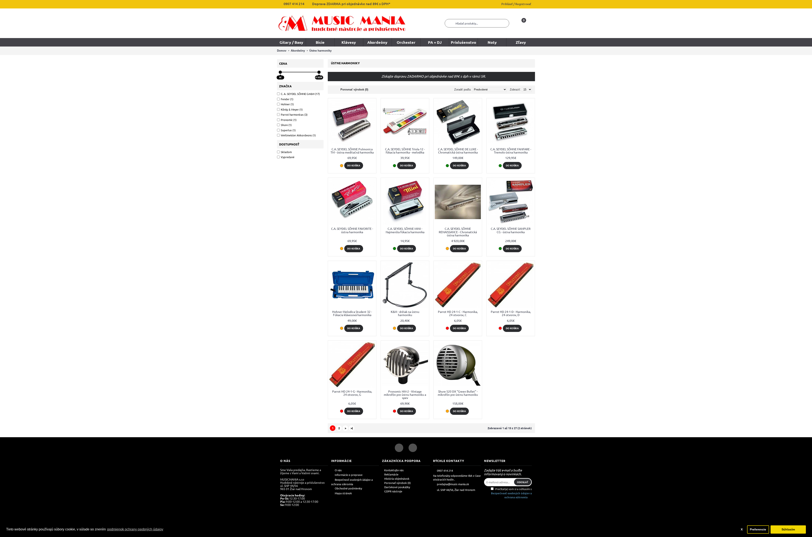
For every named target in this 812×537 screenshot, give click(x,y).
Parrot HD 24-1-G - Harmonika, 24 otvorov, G (352, 392)
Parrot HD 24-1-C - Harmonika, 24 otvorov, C (458, 313)
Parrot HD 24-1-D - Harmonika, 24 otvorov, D (511, 313)
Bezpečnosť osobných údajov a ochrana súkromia (352, 482)
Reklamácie (391, 474)
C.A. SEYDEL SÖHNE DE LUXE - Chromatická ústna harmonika (458, 150)
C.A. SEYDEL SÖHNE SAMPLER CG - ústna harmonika (511, 230)
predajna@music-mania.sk (453, 484)
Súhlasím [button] (788, 529)
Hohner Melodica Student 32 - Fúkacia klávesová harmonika (352, 313)
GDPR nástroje (393, 491)
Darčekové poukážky (397, 487)
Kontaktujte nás (394, 470)
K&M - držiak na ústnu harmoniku (405, 313)
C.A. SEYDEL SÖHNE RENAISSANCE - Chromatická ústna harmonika (458, 232)
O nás (338, 470)
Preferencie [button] (758, 529)
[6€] (280, 72)
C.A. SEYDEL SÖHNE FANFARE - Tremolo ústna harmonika (510, 150)
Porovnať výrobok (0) (354, 89)
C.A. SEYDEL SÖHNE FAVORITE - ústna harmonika (352, 230)
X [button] (742, 529)
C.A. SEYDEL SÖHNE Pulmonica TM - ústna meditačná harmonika (352, 150)
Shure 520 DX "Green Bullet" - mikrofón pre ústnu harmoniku (458, 392)
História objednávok (396, 478)
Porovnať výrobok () (397, 483)
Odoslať (522, 482)
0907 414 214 (445, 470)
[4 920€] (319, 72)
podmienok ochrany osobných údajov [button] (135, 529)
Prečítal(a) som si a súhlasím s (511, 493)
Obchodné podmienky (348, 488)
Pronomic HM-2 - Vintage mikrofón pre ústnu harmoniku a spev (405, 394)
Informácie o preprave (348, 475)
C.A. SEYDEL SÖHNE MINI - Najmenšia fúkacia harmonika (405, 230)
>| (352, 428)
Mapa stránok (343, 493)
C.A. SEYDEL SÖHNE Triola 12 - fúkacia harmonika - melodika (405, 150)
